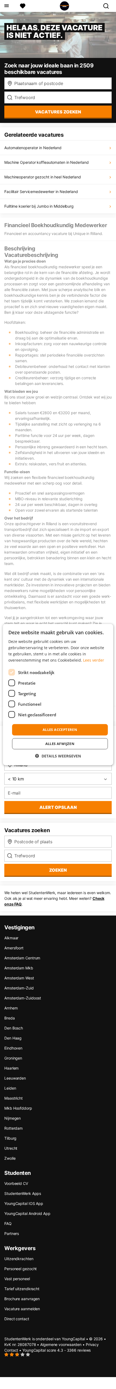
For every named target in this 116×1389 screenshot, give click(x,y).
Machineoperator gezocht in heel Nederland (42, 177)
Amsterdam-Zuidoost (22, 998)
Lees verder (93, 660)
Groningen (13, 1058)
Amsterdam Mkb (18, 968)
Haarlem (11, 1068)
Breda (9, 1018)
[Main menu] (6, 6)
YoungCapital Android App (27, 1213)
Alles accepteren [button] (60, 729)
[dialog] (58, 694)
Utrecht (10, 1148)
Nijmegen (12, 1118)
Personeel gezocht (20, 1268)
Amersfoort (13, 948)
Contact (11, 1350)
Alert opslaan (58, 807)
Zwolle (9, 1158)
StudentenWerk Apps (22, 1193)
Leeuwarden (15, 1078)
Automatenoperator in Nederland (33, 147)
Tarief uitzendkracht (21, 1288)
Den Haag (13, 1038)
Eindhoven (13, 1048)
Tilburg (10, 1138)
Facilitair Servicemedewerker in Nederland (41, 191)
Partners (11, 1233)
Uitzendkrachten (18, 1258)
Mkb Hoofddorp (18, 1108)
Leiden (10, 1088)
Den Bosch (13, 1028)
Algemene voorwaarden (60, 1344)
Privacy (92, 1344)
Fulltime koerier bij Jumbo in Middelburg (39, 206)
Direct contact (16, 1318)
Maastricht (13, 1098)
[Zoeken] (108, 6)
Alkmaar (11, 938)
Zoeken (58, 870)
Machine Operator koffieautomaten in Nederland (46, 162)
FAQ (8, 1223)
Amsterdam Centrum (22, 958)
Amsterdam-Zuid (19, 988)
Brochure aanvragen (22, 1298)
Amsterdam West (19, 978)
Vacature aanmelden (22, 1308)
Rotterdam (13, 1128)
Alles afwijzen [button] (60, 743)
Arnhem (11, 1008)
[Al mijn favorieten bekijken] (23, 6)
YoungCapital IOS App (23, 1203)
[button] (58, 756)
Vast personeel (17, 1278)
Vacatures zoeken (58, 112)
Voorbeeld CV (16, 1183)
